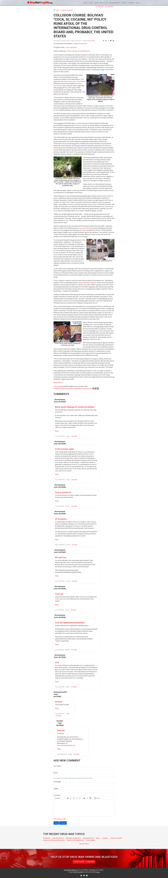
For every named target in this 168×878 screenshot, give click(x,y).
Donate (124, 3)
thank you (61, 731)
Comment (57, 795)
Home (57, 10)
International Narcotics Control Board (72, 81)
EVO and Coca (60, 557)
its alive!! (58, 702)
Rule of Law (104, 3)
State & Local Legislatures (75, 840)
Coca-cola (59, 594)
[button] (113, 40)
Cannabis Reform (114, 3)
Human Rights (90, 840)
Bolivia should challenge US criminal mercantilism (74, 407)
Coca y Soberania (84, 228)
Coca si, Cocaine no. (63, 492)
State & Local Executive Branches (54, 840)
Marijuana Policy (88, 838)
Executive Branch (58, 838)
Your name (57, 766)
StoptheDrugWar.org (71, 870)
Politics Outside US (73, 51)
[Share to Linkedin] (106, 40)
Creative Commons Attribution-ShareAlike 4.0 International (73, 388)
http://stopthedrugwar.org (66, 745)
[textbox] (84, 808)
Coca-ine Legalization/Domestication (70, 623)
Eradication (73, 47)
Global (96, 3)
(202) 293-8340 (78, 872)
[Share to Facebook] (103, 40)
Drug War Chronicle (67, 10)
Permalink (74, 436)
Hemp (98, 838)
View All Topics (84, 844)
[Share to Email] (111, 40)
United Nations (85, 51)
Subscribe (100, 6)
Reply (57, 431)
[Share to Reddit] (108, 40)
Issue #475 (91, 40)
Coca (67, 47)
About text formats (60, 819)
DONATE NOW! (79, 862)
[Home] (39, 2)
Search (138, 3)
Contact (130, 3)
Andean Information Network (87, 283)
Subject (56, 788)
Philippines (46, 838)
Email (55, 773)
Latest (91, 3)
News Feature (58, 382)
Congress (105, 838)
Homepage (57, 782)
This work (57, 386)
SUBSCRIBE (90, 862)
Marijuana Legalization (73, 838)
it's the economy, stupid (64, 449)
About (85, 3)
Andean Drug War (116, 838)
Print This (110, 6)
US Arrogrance (61, 519)
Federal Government (80, 44)
